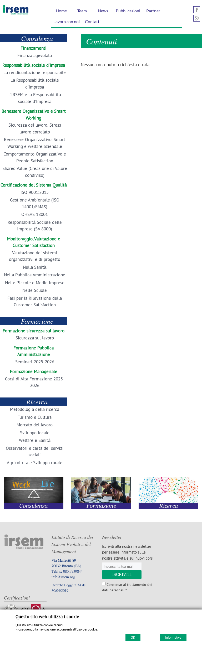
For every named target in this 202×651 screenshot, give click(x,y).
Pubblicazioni (128, 10)
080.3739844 (73, 571)
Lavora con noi (66, 21)
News (103, 10)
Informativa (173, 637)
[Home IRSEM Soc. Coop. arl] (14, 14)
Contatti (92, 21)
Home (61, 10)
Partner (153, 10)
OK (133, 637)
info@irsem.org (63, 576)
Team (82, 10)
